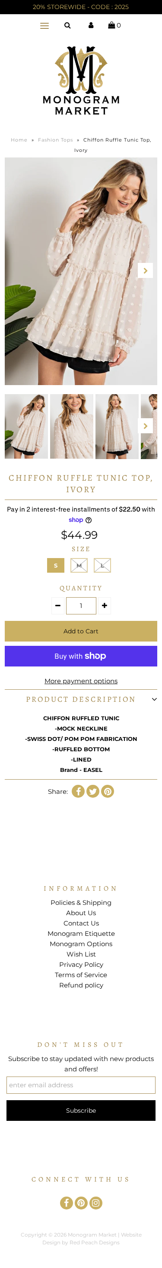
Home (19, 140)
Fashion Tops (55, 140)
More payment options (81, 681)
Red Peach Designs (95, 1242)
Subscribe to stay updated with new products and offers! (81, 1064)
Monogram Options (81, 944)
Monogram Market (92, 1234)
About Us (81, 913)
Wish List (81, 954)
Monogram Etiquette (81, 933)
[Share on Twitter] (92, 791)
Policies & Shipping (81, 902)
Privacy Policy (81, 964)
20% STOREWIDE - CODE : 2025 (81, 7)
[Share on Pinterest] (107, 791)
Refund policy (81, 985)
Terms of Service (81, 975)
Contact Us (81, 923)
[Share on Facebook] (78, 791)
